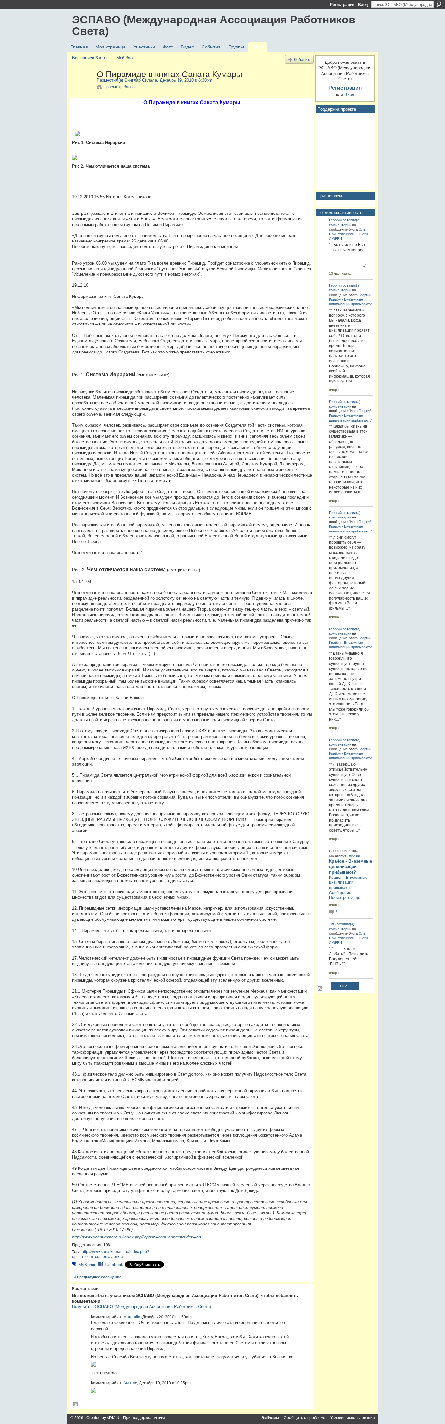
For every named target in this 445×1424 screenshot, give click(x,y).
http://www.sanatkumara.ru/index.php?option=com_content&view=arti (110, 1254)
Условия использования (352, 1418)
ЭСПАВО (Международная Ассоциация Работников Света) (213, 25)
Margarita (131, 1317)
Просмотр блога (119, 86)
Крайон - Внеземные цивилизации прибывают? (350, 867)
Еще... (345, 986)
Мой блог (125, 57)
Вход (363, 4)
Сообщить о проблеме (304, 1418)
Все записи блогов (90, 57)
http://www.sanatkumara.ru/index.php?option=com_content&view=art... (138, 1237)
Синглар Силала (140, 80)
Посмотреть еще (344, 897)
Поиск (438, 4)
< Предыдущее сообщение (97, 1277)
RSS (76, 1404)
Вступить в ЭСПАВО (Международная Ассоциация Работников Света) (141, 1306)
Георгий (335, 220)
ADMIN (113, 1418)
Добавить (302, 59)
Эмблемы (270, 1418)
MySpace (87, 1264)
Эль (362, 229)
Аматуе (130, 1383)
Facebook (114, 1264)
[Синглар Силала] (82, 88)
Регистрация (342, 4)
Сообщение (340, 893)
